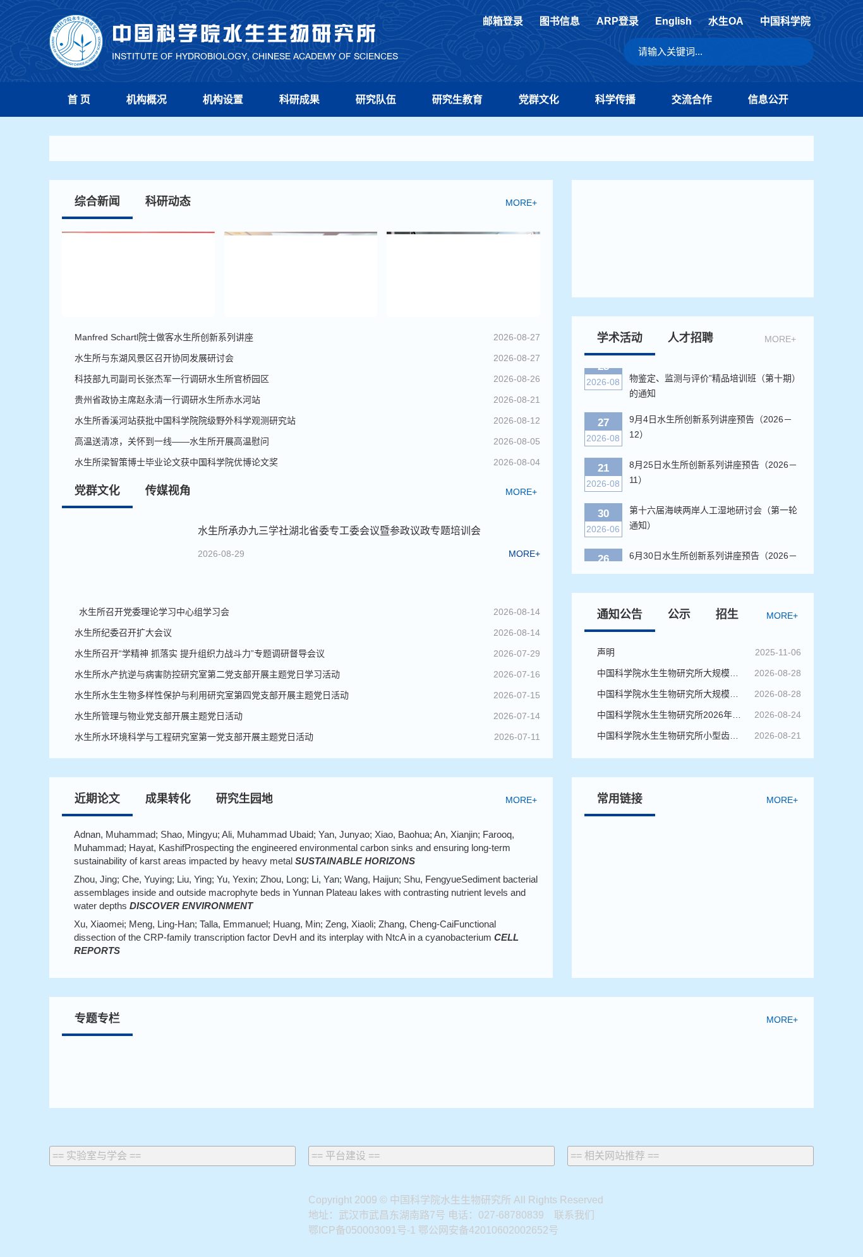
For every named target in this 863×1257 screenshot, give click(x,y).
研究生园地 (244, 798)
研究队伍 (376, 99)
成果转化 (168, 798)
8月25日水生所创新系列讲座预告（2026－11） (713, 463)
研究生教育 (457, 99)
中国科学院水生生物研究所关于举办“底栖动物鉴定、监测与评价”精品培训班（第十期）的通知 (714, 369)
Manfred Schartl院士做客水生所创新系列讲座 (164, 337)
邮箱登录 (503, 21)
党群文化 (539, 99)
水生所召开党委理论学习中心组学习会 (152, 612)
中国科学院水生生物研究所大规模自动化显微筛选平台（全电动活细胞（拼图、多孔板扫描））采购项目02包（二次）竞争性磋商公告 (671, 673)
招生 (727, 614)
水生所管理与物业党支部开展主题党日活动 (159, 716)
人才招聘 (690, 337)
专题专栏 (97, 1018)
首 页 (79, 99)
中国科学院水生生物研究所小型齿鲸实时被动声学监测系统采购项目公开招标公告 (671, 735)
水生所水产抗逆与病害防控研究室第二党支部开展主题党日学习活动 (207, 674)
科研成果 (299, 99)
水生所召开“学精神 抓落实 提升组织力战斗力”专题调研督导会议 (200, 653)
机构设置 (223, 99)
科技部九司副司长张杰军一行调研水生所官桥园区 (172, 379)
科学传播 (615, 99)
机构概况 (146, 99)
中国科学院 (785, 21)
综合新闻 (97, 201)
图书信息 (560, 21)
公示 (679, 614)
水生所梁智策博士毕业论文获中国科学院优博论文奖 (176, 462)
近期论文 (97, 798)
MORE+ (521, 203)
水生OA (726, 21)
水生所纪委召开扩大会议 (125, 633)
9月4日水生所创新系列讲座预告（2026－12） (710, 418)
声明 (606, 652)
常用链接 (620, 798)
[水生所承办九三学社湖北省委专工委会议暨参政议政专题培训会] (125, 556)
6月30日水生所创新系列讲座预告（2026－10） (713, 554)
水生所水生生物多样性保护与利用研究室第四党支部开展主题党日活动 (212, 695)
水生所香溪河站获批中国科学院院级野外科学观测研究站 (185, 420)
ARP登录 (617, 21)
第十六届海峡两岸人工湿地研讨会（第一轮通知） (713, 508)
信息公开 (768, 99)
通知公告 (620, 614)
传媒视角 (168, 490)
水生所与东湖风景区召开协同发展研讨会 (154, 358)
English (673, 21)
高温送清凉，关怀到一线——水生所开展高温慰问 (172, 441)
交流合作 (692, 99)
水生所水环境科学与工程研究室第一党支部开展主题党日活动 (194, 737)
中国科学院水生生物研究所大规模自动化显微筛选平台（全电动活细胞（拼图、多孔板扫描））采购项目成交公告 (671, 694)
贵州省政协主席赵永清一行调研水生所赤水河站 (167, 400)
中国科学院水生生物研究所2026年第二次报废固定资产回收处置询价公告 (671, 715)
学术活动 (620, 337)
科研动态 (168, 201)
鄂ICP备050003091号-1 (362, 1230)
